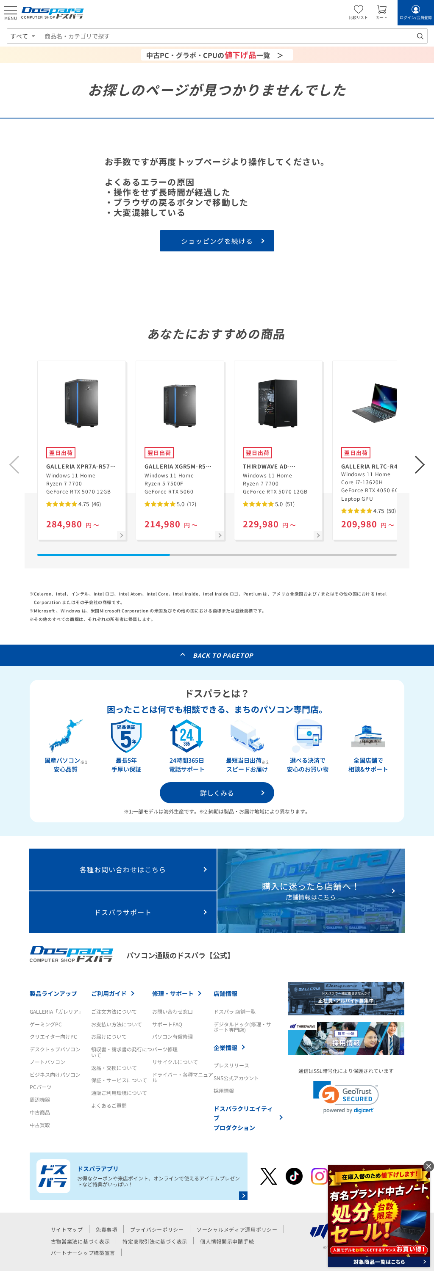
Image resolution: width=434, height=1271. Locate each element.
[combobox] (234, 36)
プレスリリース (231, 1065)
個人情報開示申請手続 (227, 1241)
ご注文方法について (114, 1011)
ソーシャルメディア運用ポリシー (237, 1229)
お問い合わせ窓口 (172, 1011)
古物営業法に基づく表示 (80, 1241)
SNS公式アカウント (236, 1077)
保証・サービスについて (119, 1080)
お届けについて (109, 1036)
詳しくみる (217, 793)
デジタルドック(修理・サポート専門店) (242, 1027)
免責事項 (106, 1229)
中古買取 (40, 1124)
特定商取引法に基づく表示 (154, 1241)
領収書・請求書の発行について (121, 1052)
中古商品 (40, 1112)
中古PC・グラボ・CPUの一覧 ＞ (215, 54)
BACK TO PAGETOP (223, 655)
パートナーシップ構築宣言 (83, 1252)
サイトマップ (67, 1229)
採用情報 (224, 1090)
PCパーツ (41, 1086)
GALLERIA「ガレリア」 (56, 1011)
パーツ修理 (165, 1049)
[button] (420, 465)
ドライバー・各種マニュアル (182, 1077)
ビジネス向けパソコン (55, 1074)
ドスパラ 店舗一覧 (235, 1011)
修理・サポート (173, 993)
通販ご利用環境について (119, 1092)
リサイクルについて (175, 1061)
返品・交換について (114, 1067)
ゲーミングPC (46, 1024)
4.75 (89, 504)
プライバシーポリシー (157, 1229)
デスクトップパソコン (55, 1049)
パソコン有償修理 (172, 1036)
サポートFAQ (167, 1024)
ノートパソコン (47, 1061)
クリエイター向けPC (53, 1036)
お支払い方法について (116, 1024)
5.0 (185, 504)
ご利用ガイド (109, 993)
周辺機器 (40, 1099)
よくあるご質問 (109, 1105)
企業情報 (225, 1047)
